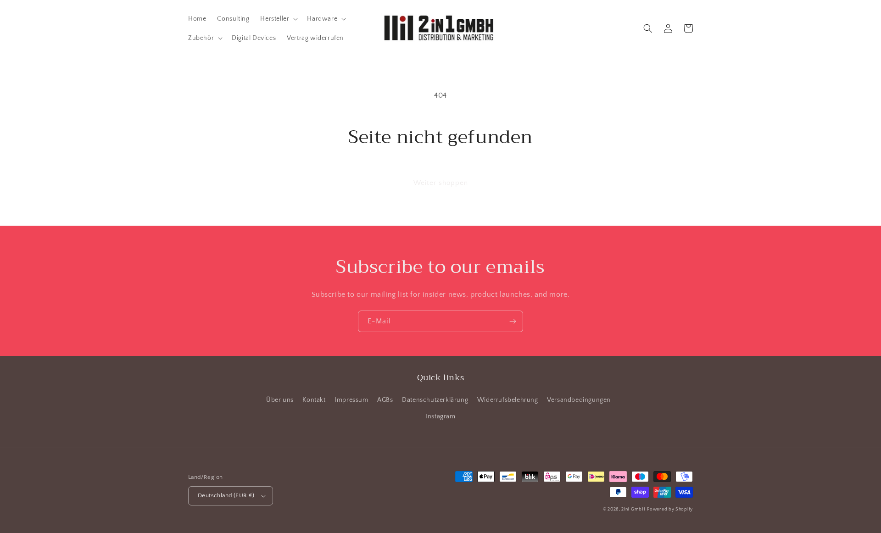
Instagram (440, 416)
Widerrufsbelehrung (507, 400)
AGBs (385, 400)
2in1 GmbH (633, 509)
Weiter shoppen (440, 183)
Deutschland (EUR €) (226, 495)
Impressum (351, 400)
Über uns (280, 400)
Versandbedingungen (579, 400)
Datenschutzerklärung (435, 400)
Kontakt (313, 400)
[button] (278, 18)
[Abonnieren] (512, 321)
